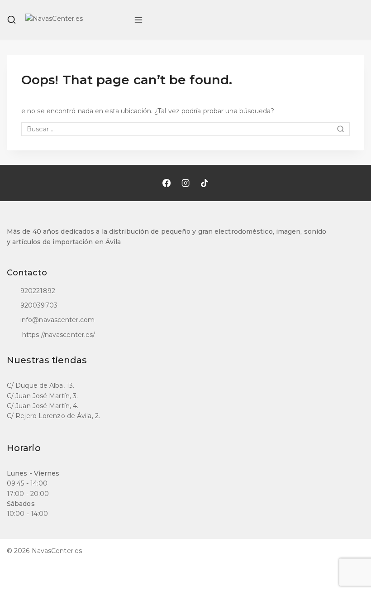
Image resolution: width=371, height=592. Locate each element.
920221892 (37, 291)
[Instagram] (185, 183)
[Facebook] (166, 183)
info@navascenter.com (57, 320)
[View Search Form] (11, 19)
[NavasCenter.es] (75, 20)
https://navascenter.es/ (57, 335)
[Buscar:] (185, 129)
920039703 (38, 305)
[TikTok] (204, 183)
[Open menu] (138, 19)
